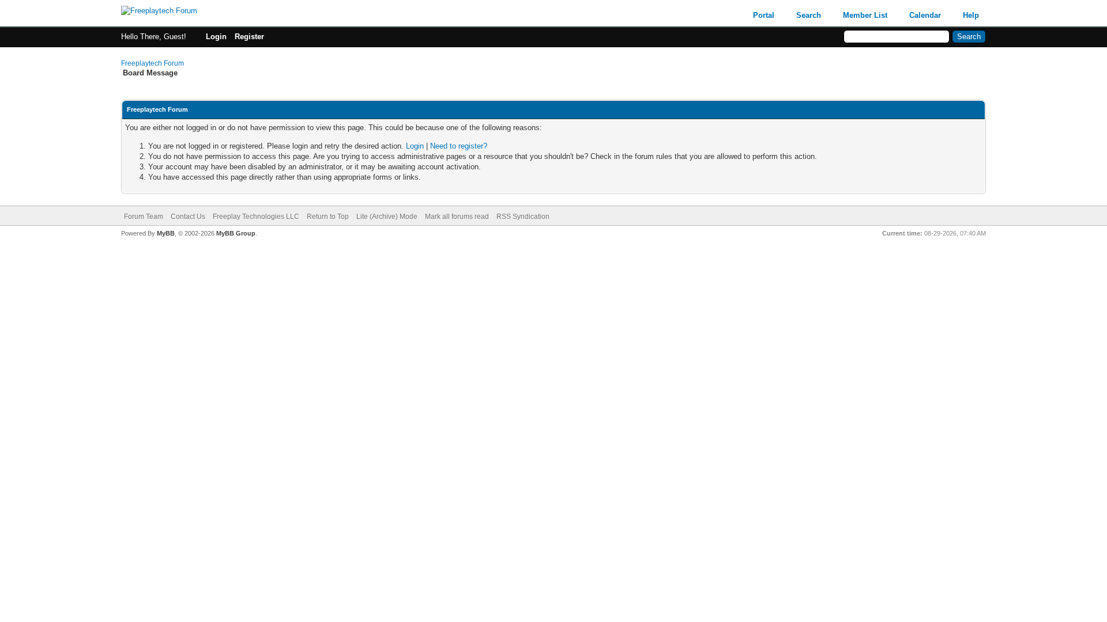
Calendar (925, 15)
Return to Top (328, 217)
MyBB (166, 233)
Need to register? (458, 146)
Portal (763, 15)
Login (216, 36)
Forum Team (143, 217)
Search (808, 15)
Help (971, 15)
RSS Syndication (522, 217)
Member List (865, 15)
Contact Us (188, 217)
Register (249, 36)
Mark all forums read (457, 217)
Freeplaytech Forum (152, 63)
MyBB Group (235, 233)
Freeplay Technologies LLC (256, 217)
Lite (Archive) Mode (386, 217)
